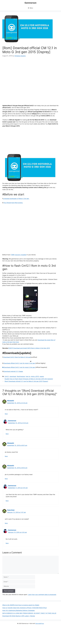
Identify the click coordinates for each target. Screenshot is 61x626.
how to (28, 376)
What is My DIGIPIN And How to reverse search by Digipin (20, 605)
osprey (42, 376)
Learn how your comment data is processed (42, 594)
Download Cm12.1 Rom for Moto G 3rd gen (17, 357)
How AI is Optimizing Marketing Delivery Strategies (18, 610)
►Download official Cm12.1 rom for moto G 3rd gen (18, 367)
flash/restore (21, 376)
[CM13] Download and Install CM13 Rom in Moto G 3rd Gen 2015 (29, 348)
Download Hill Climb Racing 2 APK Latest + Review (18, 616)
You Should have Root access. (13, 202)
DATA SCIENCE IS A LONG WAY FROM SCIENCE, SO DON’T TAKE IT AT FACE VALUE (29, 613)
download (13, 376)
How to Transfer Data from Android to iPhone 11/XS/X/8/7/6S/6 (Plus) (24, 608)
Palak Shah (11, 510)
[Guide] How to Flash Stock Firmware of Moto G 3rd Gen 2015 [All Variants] (29, 379)
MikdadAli (10, 400)
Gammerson (30, 3)
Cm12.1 (7, 376)
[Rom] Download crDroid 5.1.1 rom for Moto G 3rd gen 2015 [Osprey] (26, 381)
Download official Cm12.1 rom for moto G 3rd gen (19, 363)
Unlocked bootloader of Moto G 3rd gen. (16, 198)
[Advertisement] (30, 71)
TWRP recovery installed (18, 255)
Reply (6, 413)
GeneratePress (39, 623)
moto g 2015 (35, 376)
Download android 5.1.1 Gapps (13, 371)
